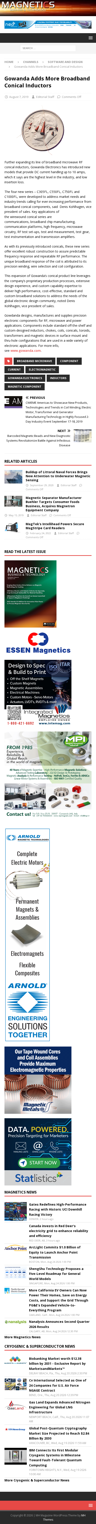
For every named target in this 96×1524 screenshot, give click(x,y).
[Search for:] (48, 48)
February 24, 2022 (40, 533)
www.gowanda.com (25, 350)
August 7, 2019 (18, 97)
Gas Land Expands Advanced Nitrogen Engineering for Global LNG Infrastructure (59, 1407)
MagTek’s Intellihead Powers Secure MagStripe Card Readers (55, 526)
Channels (30, 62)
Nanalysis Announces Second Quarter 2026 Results (59, 1324)
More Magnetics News (22, 1337)
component (69, 361)
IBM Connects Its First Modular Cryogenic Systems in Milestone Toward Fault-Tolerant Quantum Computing (55, 1457)
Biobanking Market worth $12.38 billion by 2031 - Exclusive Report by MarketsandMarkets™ (57, 1363)
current (14, 369)
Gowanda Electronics (25, 378)
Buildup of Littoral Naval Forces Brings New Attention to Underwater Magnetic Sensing (58, 476)
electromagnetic (42, 369)
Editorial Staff (45, 97)
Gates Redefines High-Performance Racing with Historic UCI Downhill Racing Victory (57, 1209)
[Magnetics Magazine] (48, 13)
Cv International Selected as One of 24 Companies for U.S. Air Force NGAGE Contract (57, 1385)
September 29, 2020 (42, 485)
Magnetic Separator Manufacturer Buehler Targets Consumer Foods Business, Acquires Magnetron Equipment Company (53, 504)
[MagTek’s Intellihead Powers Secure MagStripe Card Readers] (13, 527)
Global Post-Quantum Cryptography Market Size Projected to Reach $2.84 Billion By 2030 (59, 1433)
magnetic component (24, 387)
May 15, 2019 (16, 515)
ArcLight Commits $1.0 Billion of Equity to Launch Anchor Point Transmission (55, 1252)
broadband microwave (34, 361)
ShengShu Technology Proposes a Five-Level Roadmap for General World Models (56, 1274)
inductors (58, 378)
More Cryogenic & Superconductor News (36, 1480)
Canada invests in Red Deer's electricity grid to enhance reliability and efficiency (58, 1231)
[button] (90, 37)
